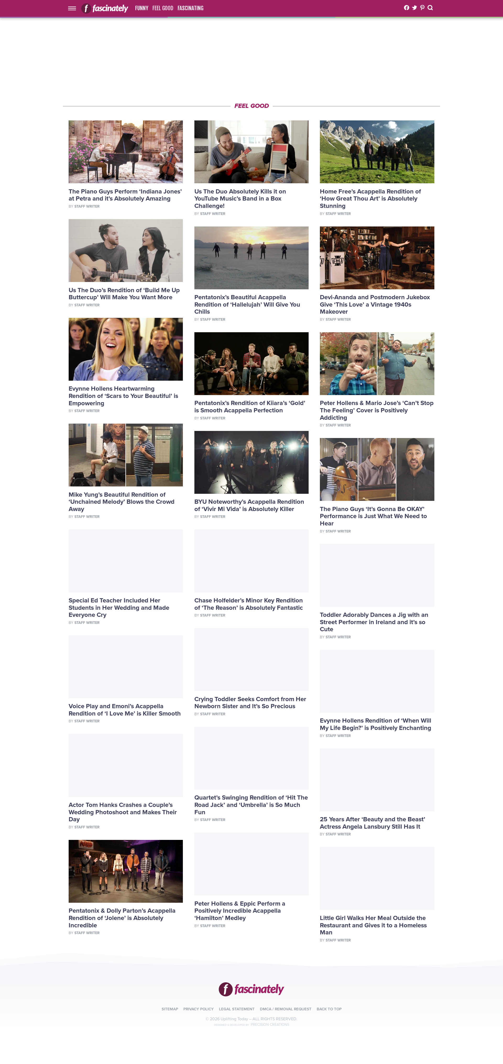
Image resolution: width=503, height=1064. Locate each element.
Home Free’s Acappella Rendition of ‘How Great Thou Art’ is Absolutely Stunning (370, 199)
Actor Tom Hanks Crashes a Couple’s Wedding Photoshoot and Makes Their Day (123, 812)
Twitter (414, 7)
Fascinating (190, 8)
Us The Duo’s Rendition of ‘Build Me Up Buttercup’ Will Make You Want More (124, 293)
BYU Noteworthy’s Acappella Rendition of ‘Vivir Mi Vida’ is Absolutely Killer (249, 505)
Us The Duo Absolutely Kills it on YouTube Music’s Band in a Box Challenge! (240, 199)
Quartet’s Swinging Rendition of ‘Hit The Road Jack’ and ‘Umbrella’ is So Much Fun (251, 805)
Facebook (406, 7)
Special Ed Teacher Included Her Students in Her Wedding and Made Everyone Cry (119, 608)
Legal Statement (237, 1009)
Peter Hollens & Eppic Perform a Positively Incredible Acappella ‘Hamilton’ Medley (239, 911)
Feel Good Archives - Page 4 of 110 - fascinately (104, 8)
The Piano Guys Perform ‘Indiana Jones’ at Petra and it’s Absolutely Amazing (125, 195)
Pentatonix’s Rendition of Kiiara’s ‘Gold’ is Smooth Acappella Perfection (249, 406)
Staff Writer (87, 206)
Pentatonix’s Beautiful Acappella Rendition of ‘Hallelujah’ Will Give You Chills (247, 304)
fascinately (251, 989)
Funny (141, 8)
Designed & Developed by (251, 1025)
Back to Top (329, 1009)
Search (430, 7)
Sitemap (170, 1009)
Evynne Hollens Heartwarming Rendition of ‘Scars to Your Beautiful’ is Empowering (123, 396)
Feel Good (162, 8)
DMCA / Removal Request (285, 1009)
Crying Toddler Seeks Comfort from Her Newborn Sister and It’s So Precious (250, 702)
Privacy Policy (198, 1009)
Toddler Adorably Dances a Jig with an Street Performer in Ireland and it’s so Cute (374, 622)
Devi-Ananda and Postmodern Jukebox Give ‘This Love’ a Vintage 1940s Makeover (375, 304)
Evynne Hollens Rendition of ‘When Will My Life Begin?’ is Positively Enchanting (375, 724)
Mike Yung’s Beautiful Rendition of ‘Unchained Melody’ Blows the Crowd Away (121, 502)
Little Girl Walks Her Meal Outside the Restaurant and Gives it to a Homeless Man (373, 925)
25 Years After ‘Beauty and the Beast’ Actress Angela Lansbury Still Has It (372, 823)
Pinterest (422, 7)
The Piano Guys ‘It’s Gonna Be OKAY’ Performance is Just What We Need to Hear (373, 516)
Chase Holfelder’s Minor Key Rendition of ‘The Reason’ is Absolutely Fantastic (248, 604)
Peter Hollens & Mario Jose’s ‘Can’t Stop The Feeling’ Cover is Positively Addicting (377, 410)
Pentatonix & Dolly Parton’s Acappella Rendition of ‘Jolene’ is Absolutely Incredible (122, 918)
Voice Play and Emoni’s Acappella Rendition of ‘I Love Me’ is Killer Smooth (125, 709)
